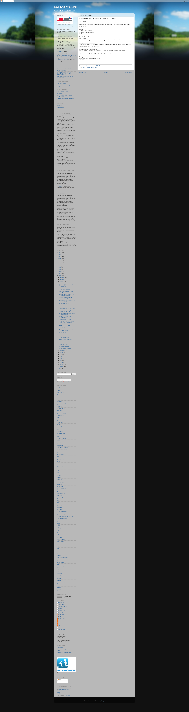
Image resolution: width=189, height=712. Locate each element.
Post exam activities (61, 514)
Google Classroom (61, 70)
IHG (58, 470)
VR (57, 585)
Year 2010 (68, 695)
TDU (58, 571)
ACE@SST (59, 387)
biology (58, 404)
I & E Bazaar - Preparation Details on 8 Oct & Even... (67, 344)
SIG (58, 543)
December (62, 277)
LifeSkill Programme (61, 488)
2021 (59, 262)
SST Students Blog (65, 6)
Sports (58, 553)
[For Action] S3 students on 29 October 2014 (66, 285)
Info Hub (61, 334)
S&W (58, 527)
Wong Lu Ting (61, 629)
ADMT (58, 390)
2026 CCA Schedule (61, 83)
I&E (57, 465)
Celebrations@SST (61, 413)
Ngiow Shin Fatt (62, 625)
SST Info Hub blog (61, 100)
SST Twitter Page (61, 650)
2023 (59, 258)
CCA (58, 412)
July (61, 354)
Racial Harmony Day (61, 521)
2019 (59, 266)
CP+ (58, 427)
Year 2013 (59, 690)
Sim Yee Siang (61, 627)
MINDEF (59, 491)
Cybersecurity (60, 431)
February (62, 364)
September (62, 350)
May (61, 358)
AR (57, 399)
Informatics (59, 479)
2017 (59, 269)
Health (58, 458)
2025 (59, 254)
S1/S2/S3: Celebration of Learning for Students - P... (67, 314)
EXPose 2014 (62, 332)
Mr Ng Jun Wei (61, 618)
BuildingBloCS (60, 406)
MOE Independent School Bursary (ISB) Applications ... (67, 326)
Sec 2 (58, 532)
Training (59, 580)
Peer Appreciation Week (62, 513)
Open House (60, 504)
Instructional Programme (91, 67)
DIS (58, 435)
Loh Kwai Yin (61, 614)
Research (59, 525)
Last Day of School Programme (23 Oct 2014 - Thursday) (66, 311)
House (58, 461)
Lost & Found (60, 93)
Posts (60, 679)
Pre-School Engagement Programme (65, 516)
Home (106, 72)
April (61, 360)
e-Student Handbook (62, 438)
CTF (58, 429)
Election (59, 443)
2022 (59, 260)
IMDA (58, 472)
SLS (58, 546)
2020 (59, 264)
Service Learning (61, 539)
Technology (59, 573)
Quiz (58, 520)
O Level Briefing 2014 (64, 346)
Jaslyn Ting (61, 604)
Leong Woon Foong (63, 612)
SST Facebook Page (62, 649)
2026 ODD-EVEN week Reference (65, 67)
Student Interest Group (62, 559)
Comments (61, 682)
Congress (59, 424)
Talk (58, 567)
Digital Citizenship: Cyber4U (65, 339)
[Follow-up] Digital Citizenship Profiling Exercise (66, 329)
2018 (59, 267)
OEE (58, 502)
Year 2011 (59, 693)
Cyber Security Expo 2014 (65, 348)
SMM (58, 548)
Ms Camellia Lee (62, 621)
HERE (60, 51)
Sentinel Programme (61, 537)
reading (58, 523)
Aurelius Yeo (61, 602)
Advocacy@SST (60, 392)
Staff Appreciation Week (62, 557)
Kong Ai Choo (61, 610)
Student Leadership (61, 560)
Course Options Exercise (62, 426)
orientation (59, 507)
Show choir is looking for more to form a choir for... (67, 301)
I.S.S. (58, 463)
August (61, 352)
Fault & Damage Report (62, 91)
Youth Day (59, 590)
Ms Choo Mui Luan (62, 623)
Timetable (59, 578)
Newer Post (82, 72)
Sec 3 (58, 534)
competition (59, 419)
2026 (59, 252)
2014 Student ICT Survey (65, 319)
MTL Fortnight (60, 495)
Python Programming (62, 518)
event (84, 67)
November (62, 279)
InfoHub (59, 477)
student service (60, 562)
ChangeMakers (60, 415)
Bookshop (59, 105)
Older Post (128, 72)
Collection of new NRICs (65, 283)
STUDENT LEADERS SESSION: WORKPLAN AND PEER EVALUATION (66, 322)
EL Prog (59, 442)
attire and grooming (61, 403)
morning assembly (61, 493)
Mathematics (60, 489)
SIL (57, 544)
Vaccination (59, 583)
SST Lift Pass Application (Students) (65, 98)
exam (58, 452)
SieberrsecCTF (60, 541)
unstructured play (61, 582)
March (61, 362)
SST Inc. (59, 555)
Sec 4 (58, 536)
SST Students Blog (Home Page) (64, 652)
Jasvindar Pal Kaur (62, 606)
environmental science (62, 449)
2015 (59, 273)
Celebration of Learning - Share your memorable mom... (66, 289)
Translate (68, 381)
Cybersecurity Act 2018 (62, 59)
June (61, 356)
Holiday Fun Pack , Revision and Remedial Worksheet (66, 295)
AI (57, 394)
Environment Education (62, 447)
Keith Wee (60, 608)
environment (60, 445)
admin (58, 388)
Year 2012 (59, 692)
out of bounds (60, 509)
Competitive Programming (63, 420)
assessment (59, 401)
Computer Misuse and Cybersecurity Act (66, 55)
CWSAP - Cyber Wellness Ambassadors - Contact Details (67, 307)
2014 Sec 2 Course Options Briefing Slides (65, 317)
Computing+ (60, 422)
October (62, 281)
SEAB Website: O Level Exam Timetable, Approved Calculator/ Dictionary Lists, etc (64, 73)
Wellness (59, 587)
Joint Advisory (60, 486)
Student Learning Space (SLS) (64, 68)
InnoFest (59, 481)
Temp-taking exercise (62, 576)
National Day (60, 497)
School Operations (61, 528)
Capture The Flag (61, 408)
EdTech (58, 440)
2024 (59, 256)
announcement (60, 397)
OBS (58, 500)
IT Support (59, 484)
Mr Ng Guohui (61, 616)
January (62, 366)
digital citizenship (61, 433)
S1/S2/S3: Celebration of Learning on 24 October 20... (67, 304)
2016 (59, 271)
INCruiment (59, 473)
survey (58, 564)
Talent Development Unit (62, 566)
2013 (59, 368)
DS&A (58, 436)
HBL (58, 456)
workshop (59, 589)
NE (57, 498)
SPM (58, 552)
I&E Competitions (61, 466)
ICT (58, 468)
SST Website (60, 647)
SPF (58, 550)
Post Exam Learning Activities (66, 341)
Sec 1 (58, 530)
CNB (58, 417)
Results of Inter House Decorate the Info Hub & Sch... (66, 337)
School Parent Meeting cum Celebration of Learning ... (66, 298)
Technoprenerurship (61, 575)
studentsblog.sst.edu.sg (63, 689)
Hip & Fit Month (60, 459)
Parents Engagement (62, 511)
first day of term (60, 454)
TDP (58, 569)
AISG (58, 396)
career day (59, 410)
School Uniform (60, 107)
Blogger (103, 700)
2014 (59, 275)
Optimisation (60, 505)
